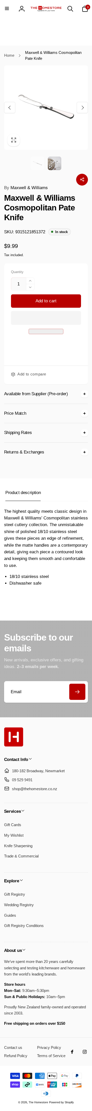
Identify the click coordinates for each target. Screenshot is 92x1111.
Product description (23, 492)
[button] (46, 318)
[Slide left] (9, 107)
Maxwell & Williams (26, 187)
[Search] (70, 9)
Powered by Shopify (61, 1102)
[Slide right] (82, 107)
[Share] (82, 180)
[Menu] (7, 9)
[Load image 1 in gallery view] (37, 163)
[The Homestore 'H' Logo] (13, 745)
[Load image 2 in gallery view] (54, 163)
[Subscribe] (77, 692)
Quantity (17, 272)
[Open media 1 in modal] (46, 107)
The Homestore (38, 1102)
